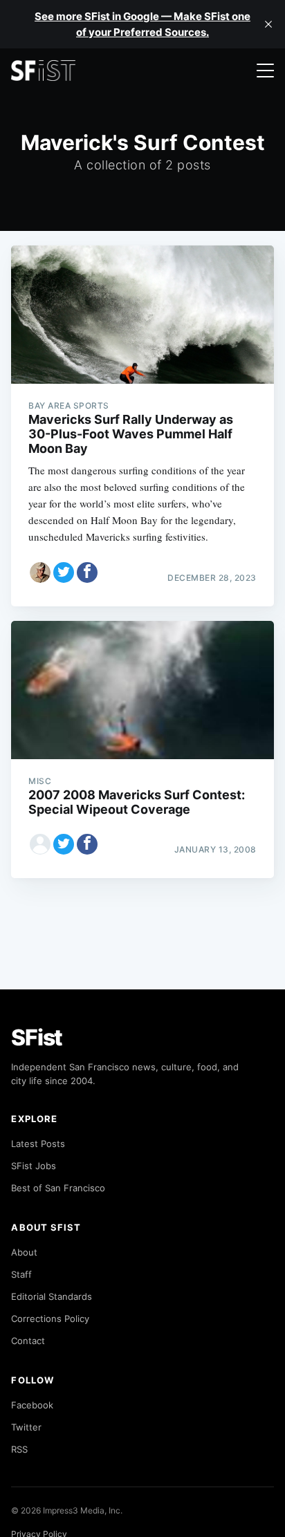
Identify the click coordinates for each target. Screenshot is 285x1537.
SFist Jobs (33, 1165)
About (24, 1252)
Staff (21, 1274)
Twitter (26, 1427)
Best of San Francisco (58, 1187)
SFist (36, 1037)
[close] (268, 24)
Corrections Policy (50, 1318)
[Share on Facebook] (87, 572)
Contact (28, 1340)
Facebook (32, 1404)
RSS (19, 1449)
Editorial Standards (51, 1296)
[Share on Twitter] (63, 572)
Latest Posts (38, 1143)
